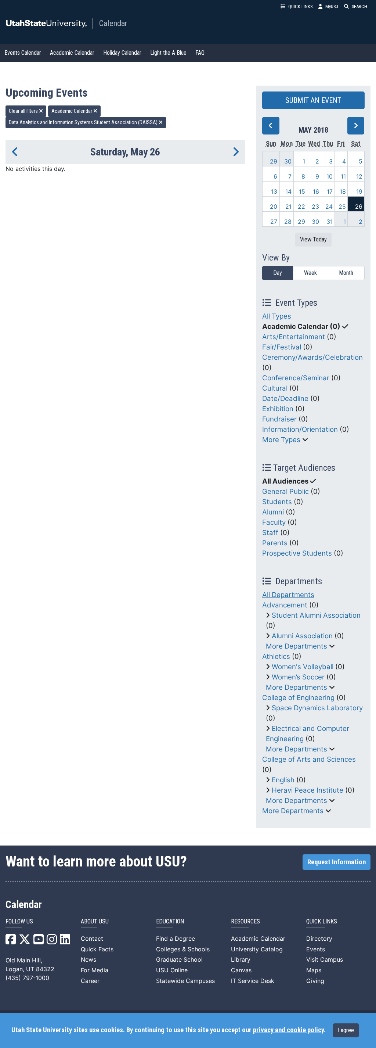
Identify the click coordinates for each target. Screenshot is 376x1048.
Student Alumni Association (316, 615)
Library (240, 959)
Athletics (276, 656)
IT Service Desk (252, 980)
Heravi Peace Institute (307, 790)
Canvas (241, 970)
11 (343, 176)
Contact (92, 938)
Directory (319, 938)
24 (329, 206)
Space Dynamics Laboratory (317, 708)
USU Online (172, 970)
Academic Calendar (72, 52)
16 (316, 191)
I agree (346, 1030)
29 (273, 161)
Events (315, 949)
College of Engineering (298, 697)
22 (301, 206)
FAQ (200, 52)
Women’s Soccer (298, 677)
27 (273, 221)
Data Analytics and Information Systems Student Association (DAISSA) (84, 122)
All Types (276, 316)
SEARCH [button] (359, 6)
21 (288, 206)
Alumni (273, 512)
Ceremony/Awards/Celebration (312, 357)
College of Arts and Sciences (309, 759)
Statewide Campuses (185, 980)
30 (288, 161)
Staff (270, 532)
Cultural (275, 388)
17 (330, 191)
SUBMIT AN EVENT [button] (313, 100)
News (88, 959)
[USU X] (24, 941)
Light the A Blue (168, 52)
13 (274, 191)
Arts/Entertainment (293, 337)
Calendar (113, 23)
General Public (285, 491)
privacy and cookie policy (288, 1030)
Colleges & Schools (183, 949)
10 (329, 176)
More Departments (296, 646)
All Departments (288, 595)
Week (310, 272)
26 (358, 206)
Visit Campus (324, 959)
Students (277, 502)
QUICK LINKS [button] (300, 6)
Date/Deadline (285, 398)
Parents (275, 543)
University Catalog (257, 949)
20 (273, 206)
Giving (315, 980)
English (283, 780)
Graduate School (179, 959)
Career (90, 980)
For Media (94, 970)
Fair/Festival (281, 347)
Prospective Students (297, 553)
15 (302, 191)
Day (277, 272)
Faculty (274, 522)
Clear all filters (24, 111)
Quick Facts (97, 949)
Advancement (284, 605)
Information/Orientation (300, 429)
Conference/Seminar (295, 378)
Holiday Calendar (122, 52)
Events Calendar (22, 52)
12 (359, 176)
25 (342, 206)
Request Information (336, 862)
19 (359, 191)
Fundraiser (279, 419)
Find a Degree (175, 938)
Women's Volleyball (302, 667)
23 (315, 206)
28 (288, 221)
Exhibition (277, 409)
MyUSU (331, 6)
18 (343, 191)
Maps (313, 970)
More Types (281, 439)
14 (288, 191)
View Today (313, 239)
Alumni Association (302, 636)
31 (329, 221)
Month (346, 272)
